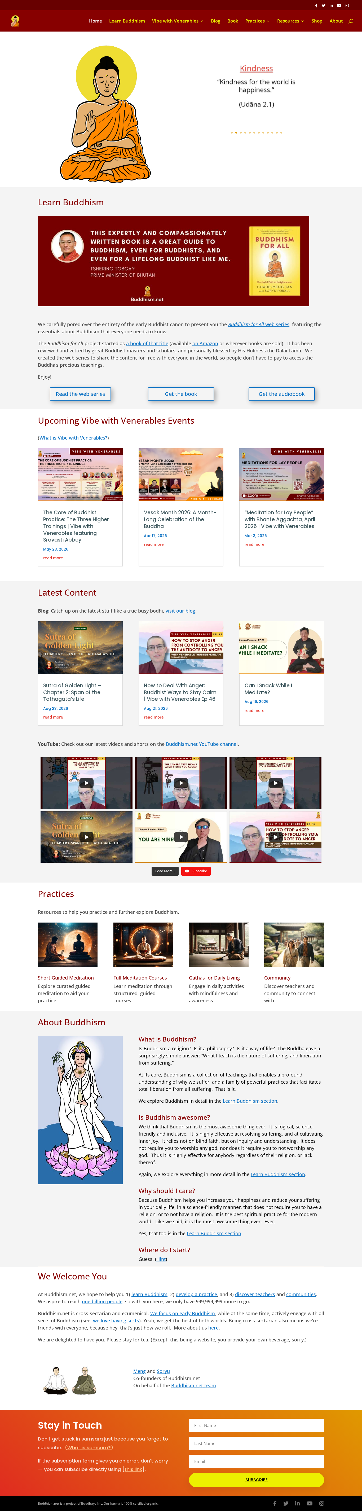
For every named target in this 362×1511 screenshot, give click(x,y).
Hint (161, 1259)
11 (277, 133)
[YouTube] (339, 7)
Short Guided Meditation (66, 977)
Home (95, 21)
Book (232, 21)
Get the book (181, 393)
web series (258, 324)
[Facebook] (316, 7)
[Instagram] (347, 7)
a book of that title (147, 343)
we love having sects (116, 1320)
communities (301, 1294)
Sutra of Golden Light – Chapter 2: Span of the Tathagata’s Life (72, 692)
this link (133, 1469)
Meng (139, 1371)
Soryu (163, 1371)
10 (272, 133)
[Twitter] (323, 7)
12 (281, 133)
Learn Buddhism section (250, 1101)
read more (53, 557)
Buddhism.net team (193, 1385)
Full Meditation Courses (140, 977)
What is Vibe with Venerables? (73, 438)
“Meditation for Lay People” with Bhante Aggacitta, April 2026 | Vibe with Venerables (280, 519)
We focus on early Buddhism (182, 1313)
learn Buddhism (149, 1294)
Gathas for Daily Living (214, 977)
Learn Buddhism (127, 21)
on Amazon (205, 343)
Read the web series (80, 393)
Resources (288, 21)
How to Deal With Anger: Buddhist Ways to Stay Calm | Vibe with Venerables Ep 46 (180, 692)
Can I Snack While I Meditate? (268, 689)
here (213, 1327)
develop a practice (196, 1294)
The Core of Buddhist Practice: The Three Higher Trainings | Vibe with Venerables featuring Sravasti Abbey (76, 526)
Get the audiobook (282, 393)
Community (277, 977)
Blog (215, 21)
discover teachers (255, 1294)
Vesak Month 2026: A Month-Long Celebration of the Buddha (180, 519)
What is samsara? (89, 1447)
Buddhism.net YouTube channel (202, 744)
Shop (317, 21)
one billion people (102, 1301)
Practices (255, 21)
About (336, 21)
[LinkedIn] (331, 7)
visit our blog (180, 611)
